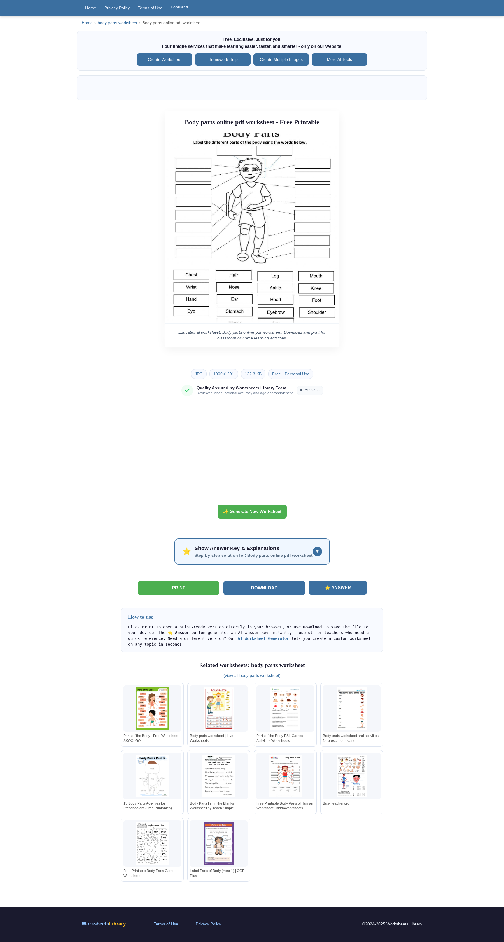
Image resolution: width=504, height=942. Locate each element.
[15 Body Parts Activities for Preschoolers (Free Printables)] (152, 776)
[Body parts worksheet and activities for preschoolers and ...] (352, 708)
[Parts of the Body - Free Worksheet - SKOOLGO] (152, 708)
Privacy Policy (117, 8)
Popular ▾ (179, 7)
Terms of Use (150, 8)
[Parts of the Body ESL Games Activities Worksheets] (285, 708)
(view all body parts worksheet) (252, 675)
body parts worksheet (117, 23)
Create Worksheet (164, 59)
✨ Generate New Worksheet (252, 511)
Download (264, 587)
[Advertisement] (252, 452)
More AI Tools (339, 59)
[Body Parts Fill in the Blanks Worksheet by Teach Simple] (218, 776)
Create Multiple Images (281, 59)
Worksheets (104, 924)
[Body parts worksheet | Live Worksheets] (218, 708)
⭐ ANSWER (338, 587)
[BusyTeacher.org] (352, 776)
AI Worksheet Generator (263, 638)
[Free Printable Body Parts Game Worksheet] (152, 843)
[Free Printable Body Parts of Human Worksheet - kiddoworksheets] (285, 776)
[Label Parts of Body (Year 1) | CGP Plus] (218, 843)
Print (178, 587)
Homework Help (223, 59)
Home (90, 8)
